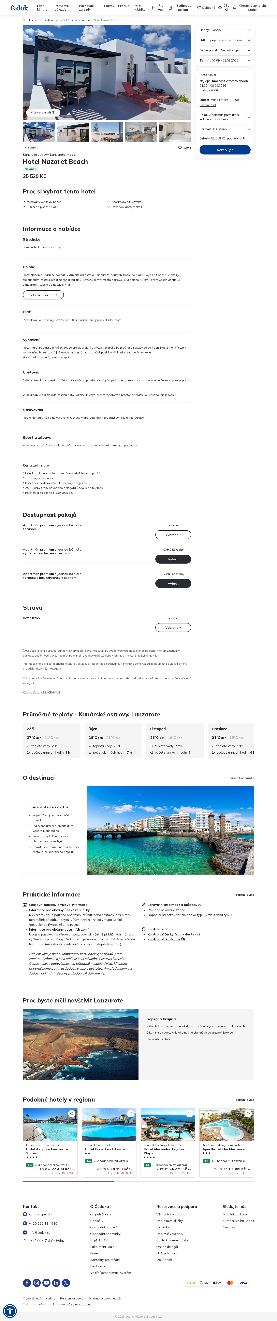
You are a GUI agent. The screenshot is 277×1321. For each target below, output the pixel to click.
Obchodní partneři (104, 1227)
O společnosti (100, 1214)
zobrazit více (245, 1100)
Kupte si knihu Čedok (238, 1221)
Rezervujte (225, 150)
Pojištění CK (99, 1240)
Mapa (71, 154)
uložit (187, 148)
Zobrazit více (244, 895)
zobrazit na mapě (43, 295)
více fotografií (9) (43, 112)
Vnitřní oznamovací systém (110, 1273)
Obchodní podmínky (105, 1234)
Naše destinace (46, 20)
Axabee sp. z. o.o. (79, 1304)
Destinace (97, 1266)
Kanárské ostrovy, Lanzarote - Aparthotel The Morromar (220, 1112)
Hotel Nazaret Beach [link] (107, 20)
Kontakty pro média (105, 1260)
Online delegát (167, 1247)
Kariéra (95, 1253)
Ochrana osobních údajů (104, 1298)
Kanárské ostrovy (68, 20)
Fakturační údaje (102, 1247)
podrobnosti (236, 138)
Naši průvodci (166, 1253)
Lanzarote (87, 20)
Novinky (229, 1227)
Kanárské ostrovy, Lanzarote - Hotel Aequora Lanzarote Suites (47, 1112)
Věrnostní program (170, 1214)
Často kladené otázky (172, 1240)
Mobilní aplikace (235, 1214)
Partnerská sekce (71, 1298)
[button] (10, 1311)
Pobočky (96, 1221)
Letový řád (208, 105)
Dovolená (28, 20)
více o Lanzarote (242, 778)
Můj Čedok (164, 1260)
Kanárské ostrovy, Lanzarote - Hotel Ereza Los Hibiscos (106, 1112)
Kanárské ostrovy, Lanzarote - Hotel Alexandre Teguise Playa (165, 1112)
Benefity (162, 1227)
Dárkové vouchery (169, 1234)
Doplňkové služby (169, 1221)
